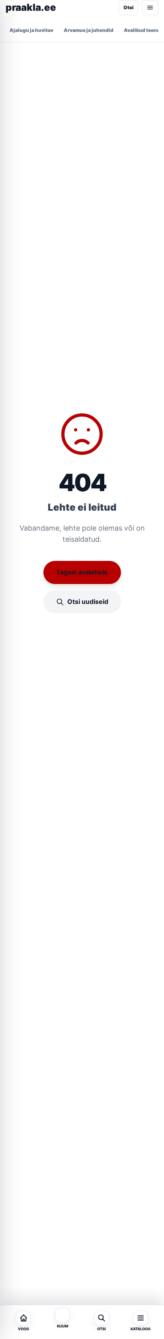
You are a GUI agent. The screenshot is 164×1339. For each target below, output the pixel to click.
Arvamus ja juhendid (88, 30)
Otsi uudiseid (87, 602)
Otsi (128, 7)
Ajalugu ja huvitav (31, 30)
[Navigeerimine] (150, 7)
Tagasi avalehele (82, 572)
